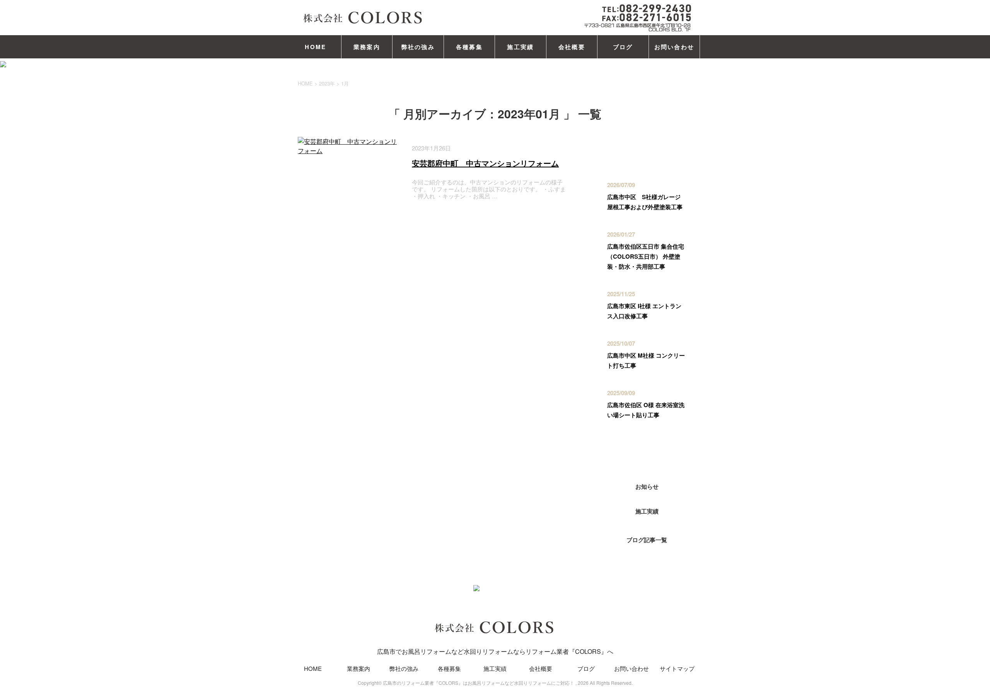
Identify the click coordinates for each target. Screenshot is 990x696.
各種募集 (469, 47)
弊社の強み (418, 47)
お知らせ (647, 486)
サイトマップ (677, 668)
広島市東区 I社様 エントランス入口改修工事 (644, 311)
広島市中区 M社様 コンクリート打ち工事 (646, 360)
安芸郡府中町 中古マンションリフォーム (485, 163)
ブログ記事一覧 (646, 540)
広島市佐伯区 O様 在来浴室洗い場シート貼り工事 (645, 410)
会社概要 (571, 47)
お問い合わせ (674, 47)
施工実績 (520, 47)
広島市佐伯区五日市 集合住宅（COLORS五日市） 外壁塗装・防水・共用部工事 (645, 256)
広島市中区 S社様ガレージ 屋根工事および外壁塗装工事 (646, 202)
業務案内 (366, 47)
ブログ (623, 47)
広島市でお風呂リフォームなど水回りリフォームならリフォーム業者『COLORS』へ (495, 651)
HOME (315, 47)
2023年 (327, 83)
